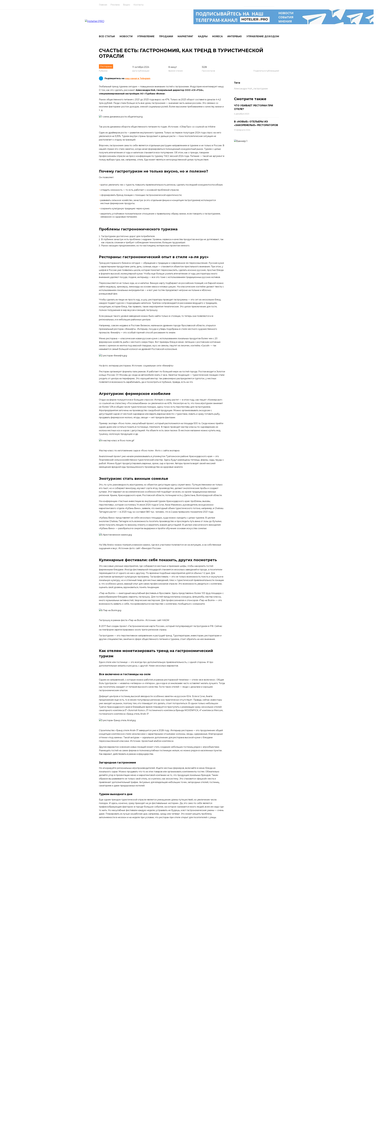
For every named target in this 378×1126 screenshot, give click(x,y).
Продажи (166, 36)
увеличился (105, 136)
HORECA (217, 36)
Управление (145, 36)
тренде (194, 152)
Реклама (115, 4)
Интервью (234, 36)
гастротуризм (261, 88)
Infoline (211, 126)
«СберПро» (185, 126)
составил (200, 99)
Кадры (203, 36)
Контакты (138, 4)
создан (115, 626)
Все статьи (107, 36)
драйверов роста (117, 132)
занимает (218, 403)
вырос (158, 99)
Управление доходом (262, 36)
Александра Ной (243, 88)
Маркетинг (185, 36)
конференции (109, 501)
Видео (126, 4)
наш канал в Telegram (137, 78)
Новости (126, 36)
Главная (103, 4)
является (143, 145)
